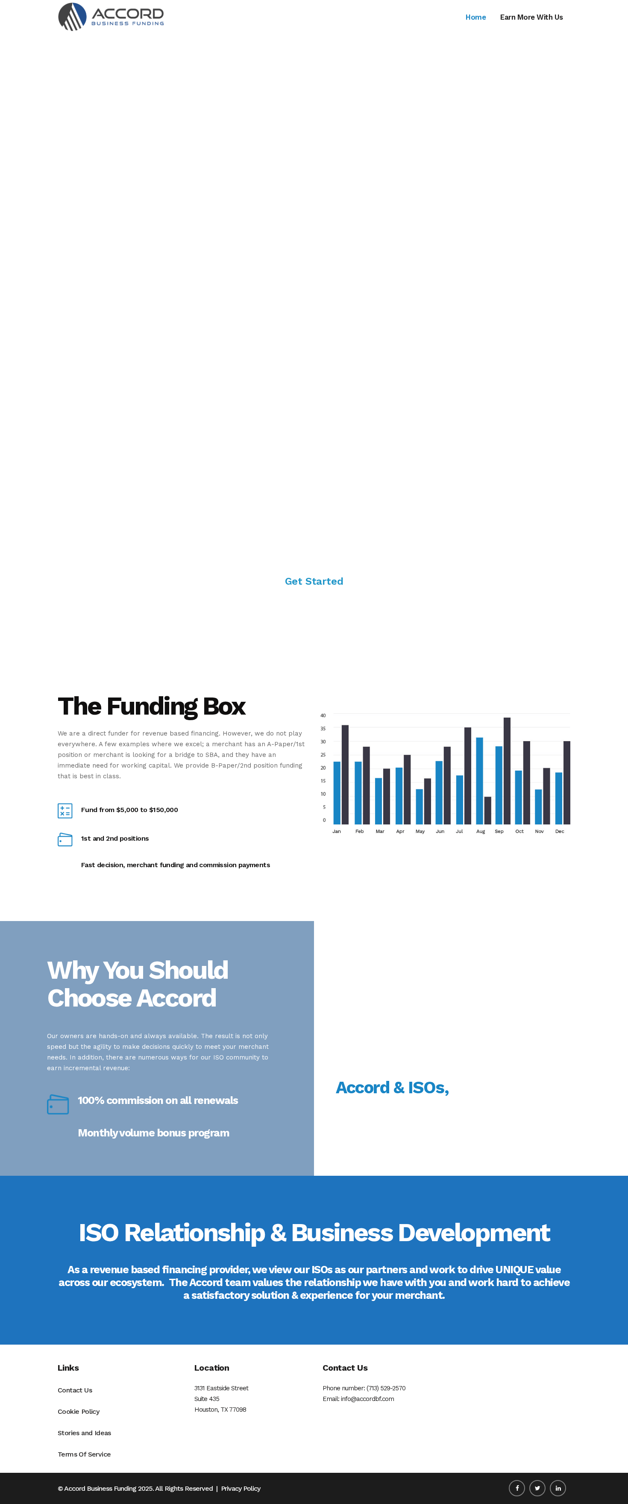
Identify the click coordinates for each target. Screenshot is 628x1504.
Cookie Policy (78, 1411)
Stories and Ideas (84, 1433)
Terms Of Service (84, 1454)
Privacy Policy (240, 1488)
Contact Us (75, 1390)
